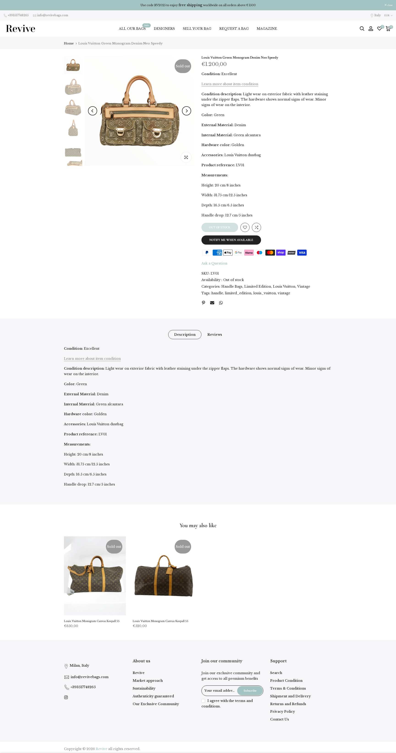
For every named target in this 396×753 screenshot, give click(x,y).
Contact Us (279, 719)
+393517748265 (18, 15)
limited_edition (238, 293)
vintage (284, 293)
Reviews (214, 334)
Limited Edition (257, 286)
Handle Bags (231, 286)
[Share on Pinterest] (203, 303)
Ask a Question (214, 263)
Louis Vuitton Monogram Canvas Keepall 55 (92, 621)
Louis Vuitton (284, 286)
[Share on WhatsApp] (221, 303)
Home (69, 43)
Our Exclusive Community (156, 704)
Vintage (303, 286)
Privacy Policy (282, 711)
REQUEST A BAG (234, 29)
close (8, 5)
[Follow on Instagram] (66, 697)
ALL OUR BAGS (134, 28)
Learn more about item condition (229, 84)
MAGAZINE (267, 29)
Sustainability (144, 688)
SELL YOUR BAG (197, 29)
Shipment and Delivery (290, 696)
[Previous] (92, 110)
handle (217, 293)
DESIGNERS (164, 29)
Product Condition (286, 681)
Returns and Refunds (288, 704)
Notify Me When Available (231, 240)
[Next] (186, 110)
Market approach (148, 681)
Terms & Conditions (288, 688)
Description (184, 334)
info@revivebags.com (52, 15)
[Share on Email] (212, 303)
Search (276, 673)
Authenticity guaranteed (153, 696)
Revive (139, 673)
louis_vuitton (264, 293)
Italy (377, 15)
